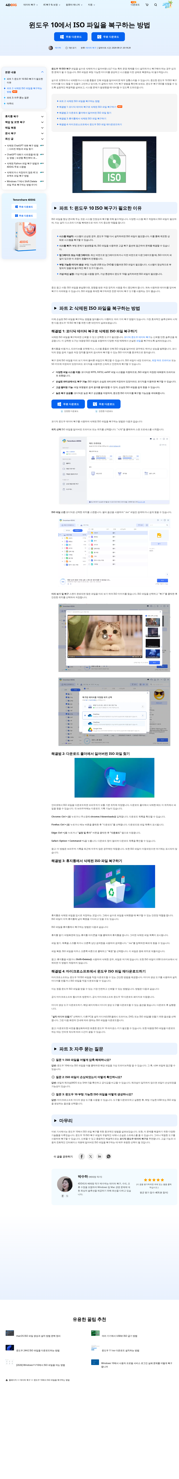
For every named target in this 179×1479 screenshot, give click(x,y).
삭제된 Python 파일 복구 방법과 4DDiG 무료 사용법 (23, 165)
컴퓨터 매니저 (73, 4)
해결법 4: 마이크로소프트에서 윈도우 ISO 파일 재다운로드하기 (90, 124)
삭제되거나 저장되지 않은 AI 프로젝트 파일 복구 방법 (22, 174)
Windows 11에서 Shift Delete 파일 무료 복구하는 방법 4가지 (22, 183)
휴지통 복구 (11, 116)
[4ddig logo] (11, 5)
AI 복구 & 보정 (50, 4)
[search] (155, 4)
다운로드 (135, 3)
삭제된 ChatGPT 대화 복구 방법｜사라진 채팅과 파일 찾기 (22, 147)
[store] (147, 4)
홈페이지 (13, 1380)
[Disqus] (89, 1255)
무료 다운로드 (74, 36)
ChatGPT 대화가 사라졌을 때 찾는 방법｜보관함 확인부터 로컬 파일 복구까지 (22, 156)
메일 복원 (10, 127)
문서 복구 (10, 133)
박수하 (58, 47)
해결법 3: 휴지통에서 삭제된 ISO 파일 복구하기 (82, 118)
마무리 (10, 103)
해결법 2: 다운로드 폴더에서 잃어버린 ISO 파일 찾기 (85, 112)
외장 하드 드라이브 (161, 360)
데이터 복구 (29, 4)
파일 (138, 340)
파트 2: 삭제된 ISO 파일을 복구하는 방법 (79, 101)
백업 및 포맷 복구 (15, 122)
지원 (90, 4)
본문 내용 (10, 72)
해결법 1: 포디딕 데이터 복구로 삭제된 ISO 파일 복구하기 (87, 106)
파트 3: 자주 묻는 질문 (18, 97)
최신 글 (9, 138)
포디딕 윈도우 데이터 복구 (137, 337)
